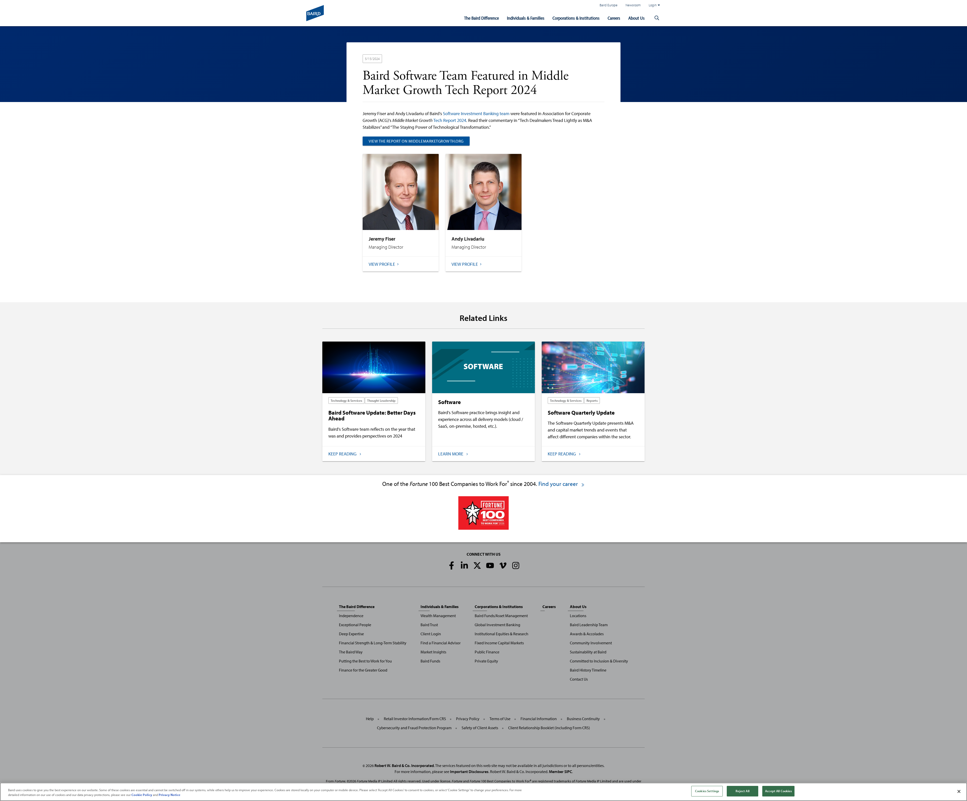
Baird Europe (608, 5)
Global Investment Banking (497, 624)
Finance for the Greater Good (363, 670)
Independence (351, 615)
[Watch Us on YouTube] (490, 565)
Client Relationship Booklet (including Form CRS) (549, 727)
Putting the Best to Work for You (365, 660)
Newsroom (633, 5)
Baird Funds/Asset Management (501, 615)
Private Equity (486, 660)
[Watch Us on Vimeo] (503, 565)
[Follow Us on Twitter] (477, 565)
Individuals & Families (525, 18)
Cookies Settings (707, 791)
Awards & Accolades (587, 633)
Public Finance (487, 651)
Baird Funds (430, 660)
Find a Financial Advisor (441, 642)
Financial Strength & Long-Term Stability (372, 642)
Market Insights (433, 651)
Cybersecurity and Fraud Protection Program (414, 727)
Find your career (558, 483)
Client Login (431, 633)
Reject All (742, 791)
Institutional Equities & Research (501, 633)
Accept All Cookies (778, 791)
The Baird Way (351, 651)
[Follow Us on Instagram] (516, 565)
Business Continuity (583, 718)
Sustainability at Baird (588, 651)
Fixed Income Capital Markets (499, 642)
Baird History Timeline (588, 670)
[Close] (958, 791)
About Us (636, 18)
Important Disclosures (469, 771)
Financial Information (539, 718)
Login (653, 5)
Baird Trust (429, 624)
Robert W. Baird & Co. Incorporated (404, 765)
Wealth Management (438, 615)
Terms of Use (500, 718)
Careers (614, 18)
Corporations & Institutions (576, 18)
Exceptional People (355, 624)
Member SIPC (560, 771)
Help (370, 718)
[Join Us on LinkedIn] (464, 565)
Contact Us (579, 679)
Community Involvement (591, 642)
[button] (657, 18)
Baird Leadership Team (589, 624)
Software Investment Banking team (476, 113)
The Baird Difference (481, 18)
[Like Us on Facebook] (451, 565)
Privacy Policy (467, 718)
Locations (578, 615)
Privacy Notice (169, 795)
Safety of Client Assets (480, 727)
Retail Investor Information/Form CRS (415, 718)
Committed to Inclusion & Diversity (599, 660)
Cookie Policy (141, 795)
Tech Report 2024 (449, 120)
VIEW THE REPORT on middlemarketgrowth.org (416, 141)
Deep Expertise (351, 633)
